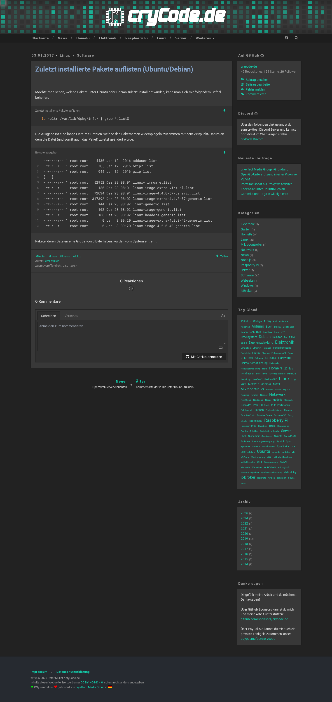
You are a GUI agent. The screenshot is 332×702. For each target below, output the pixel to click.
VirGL (269, 457)
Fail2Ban (267, 348)
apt (279, 467)
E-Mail (292, 337)
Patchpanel (246, 410)
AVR (275, 321)
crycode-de (249, 66)
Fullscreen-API (278, 353)
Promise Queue (264, 415)
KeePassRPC (270, 379)
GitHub (272, 358)
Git (266, 358)
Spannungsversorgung (263, 441)
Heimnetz (274, 363)
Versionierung (258, 457)
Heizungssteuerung (250, 368)
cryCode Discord (252, 139)
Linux (161, 38)
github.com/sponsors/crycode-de (264, 619)
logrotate (261, 478)
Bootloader (288, 327)
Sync (288, 441)
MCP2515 (253, 384)
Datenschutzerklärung (73, 671)
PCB (255, 405)
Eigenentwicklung (261, 342)
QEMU (244, 421)
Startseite (40, 38)
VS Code (245, 457)
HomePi (83, 38)
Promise (288, 410)
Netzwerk (247, 250)
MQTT (276, 384)
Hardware (284, 357)
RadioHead (255, 420)
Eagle (244, 342)
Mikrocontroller (251, 244)
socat (291, 477)
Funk (290, 353)
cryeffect (254, 472)
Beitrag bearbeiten (258, 84)
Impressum (38, 671)
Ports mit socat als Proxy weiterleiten (266, 184)
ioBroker (247, 290)
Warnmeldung (271, 462)
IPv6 (264, 373)
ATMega (257, 321)
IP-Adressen (247, 373)
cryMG (286, 467)
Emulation (246, 348)
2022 (244, 523)
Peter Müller (51, 261)
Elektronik (107, 38)
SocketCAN (290, 436)
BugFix (244, 332)
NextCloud (246, 400)
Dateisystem (249, 337)
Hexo (264, 368)
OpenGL (288, 400)
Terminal (256, 446)
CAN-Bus (255, 331)
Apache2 (245, 327)
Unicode (276, 452)
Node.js (246, 260)
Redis (272, 425)
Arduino (258, 326)
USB (293, 446)
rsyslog (271, 478)
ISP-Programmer (277, 373)
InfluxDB (291, 373)
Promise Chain (248, 415)
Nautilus (245, 395)
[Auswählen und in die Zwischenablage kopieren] (224, 111)
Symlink (280, 441)
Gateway (259, 358)
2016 (244, 554)
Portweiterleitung (274, 410)
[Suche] (296, 38)
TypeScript (283, 446)
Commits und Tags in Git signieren (264, 194)
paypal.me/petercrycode (258, 638)
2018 (244, 544)
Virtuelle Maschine (283, 457)
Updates (286, 452)
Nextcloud (258, 400)
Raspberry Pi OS (248, 426)
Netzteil (263, 395)
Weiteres (203, 38)
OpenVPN (246, 405)
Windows (247, 285)
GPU (250, 358)
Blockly (277, 327)
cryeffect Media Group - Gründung (264, 169)
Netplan (254, 395)
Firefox (256, 353)
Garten (245, 229)
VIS (293, 452)
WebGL (284, 462)
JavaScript (246, 379)
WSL (259, 462)
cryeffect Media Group (271, 472)
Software (85, 55)
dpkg (77, 256)
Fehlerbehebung (282, 347)
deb (286, 472)
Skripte (278, 436)
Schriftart (254, 431)
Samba (244, 431)
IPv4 (258, 373)
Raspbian (262, 426)
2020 (244, 533)
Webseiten (248, 280)
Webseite (245, 467)
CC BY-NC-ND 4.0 (92, 682)
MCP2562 (266, 384)
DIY (283, 331)
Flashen (266, 353)
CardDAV (267, 332)
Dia (285, 337)
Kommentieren (255, 94)
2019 (244, 538)
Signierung (267, 436)
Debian (41, 256)
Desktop (277, 337)
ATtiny (267, 321)
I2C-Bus (288, 368)
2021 (244, 528)
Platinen (259, 410)
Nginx (268, 400)
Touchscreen (268, 446)
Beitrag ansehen (257, 79)
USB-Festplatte (248, 452)
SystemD (245, 446)
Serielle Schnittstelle (269, 431)
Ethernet (257, 348)
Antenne (283, 321)
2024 (244, 518)
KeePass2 (258, 379)
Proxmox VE (280, 415)
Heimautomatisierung (254, 363)
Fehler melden (255, 89)
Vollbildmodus (248, 462)
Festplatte (245, 353)
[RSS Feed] (286, 38)
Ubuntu (65, 256)
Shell (243, 436)
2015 (244, 559)
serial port (281, 478)
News (62, 38)
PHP (273, 405)
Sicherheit (254, 436)
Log (294, 379)
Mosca (269, 389)
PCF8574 (264, 405)
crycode (245, 472)
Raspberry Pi (136, 38)
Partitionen (283, 405)
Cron (276, 332)
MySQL (286, 389)
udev (243, 483)
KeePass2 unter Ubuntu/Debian (263, 189)
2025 (244, 513)
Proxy (291, 415)
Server (181, 38)
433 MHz (246, 321)
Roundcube (283, 426)
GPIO (244, 358)
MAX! (243, 384)
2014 (244, 564)
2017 (244, 549)
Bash (269, 326)
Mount (278, 389)
